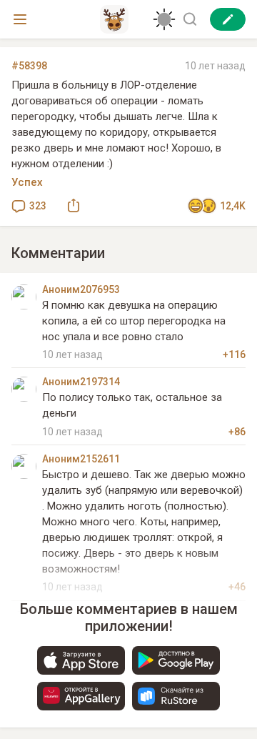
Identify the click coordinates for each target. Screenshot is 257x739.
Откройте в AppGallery (81, 696)
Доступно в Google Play (176, 660)
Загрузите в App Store (81, 660)
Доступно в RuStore (176, 696)
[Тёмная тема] (164, 19)
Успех (27, 182)
